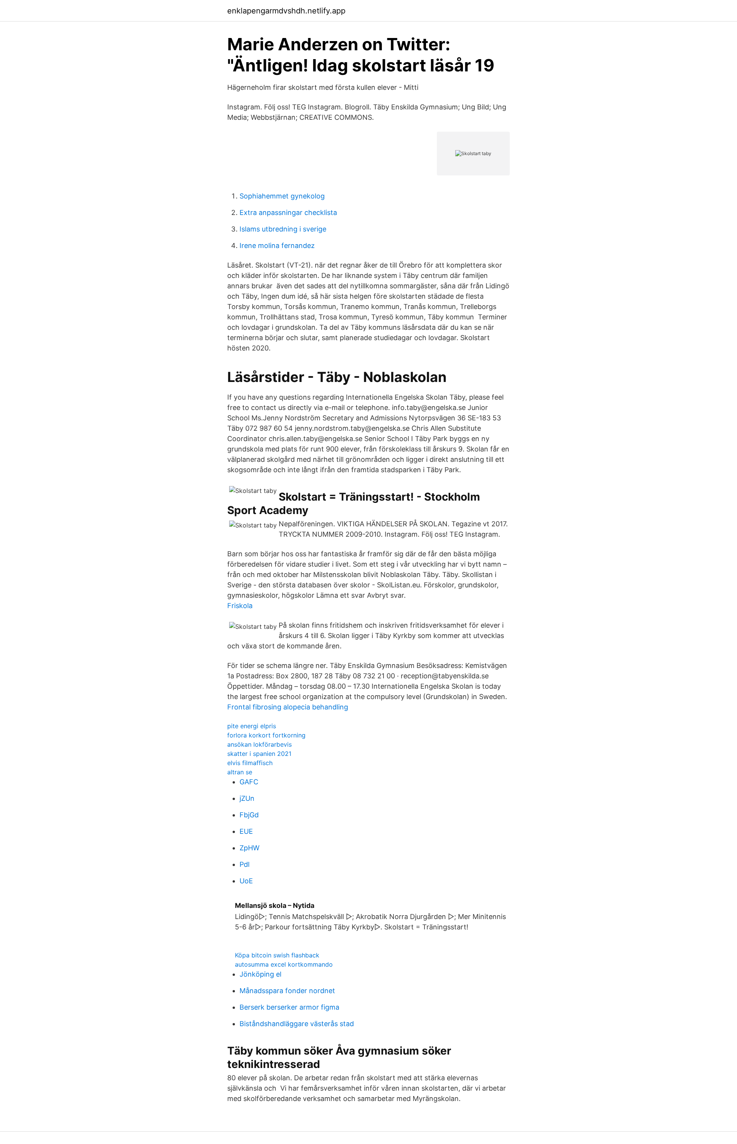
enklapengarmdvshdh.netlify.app (286, 11)
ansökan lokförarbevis (259, 744)
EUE (246, 831)
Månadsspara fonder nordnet (287, 991)
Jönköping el (260, 974)
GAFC (249, 782)
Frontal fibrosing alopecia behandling (287, 707)
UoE (246, 881)
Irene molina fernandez (277, 245)
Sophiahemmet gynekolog (282, 196)
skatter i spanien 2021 (259, 753)
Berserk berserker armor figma (289, 1007)
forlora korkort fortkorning (266, 735)
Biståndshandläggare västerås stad (297, 1024)
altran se (239, 772)
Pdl (245, 864)
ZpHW (249, 848)
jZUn (247, 798)
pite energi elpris (251, 726)
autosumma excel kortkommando (284, 964)
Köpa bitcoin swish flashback (277, 955)
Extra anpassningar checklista (288, 212)
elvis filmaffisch (250, 763)
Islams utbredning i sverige (283, 229)
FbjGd (249, 815)
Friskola (240, 606)
